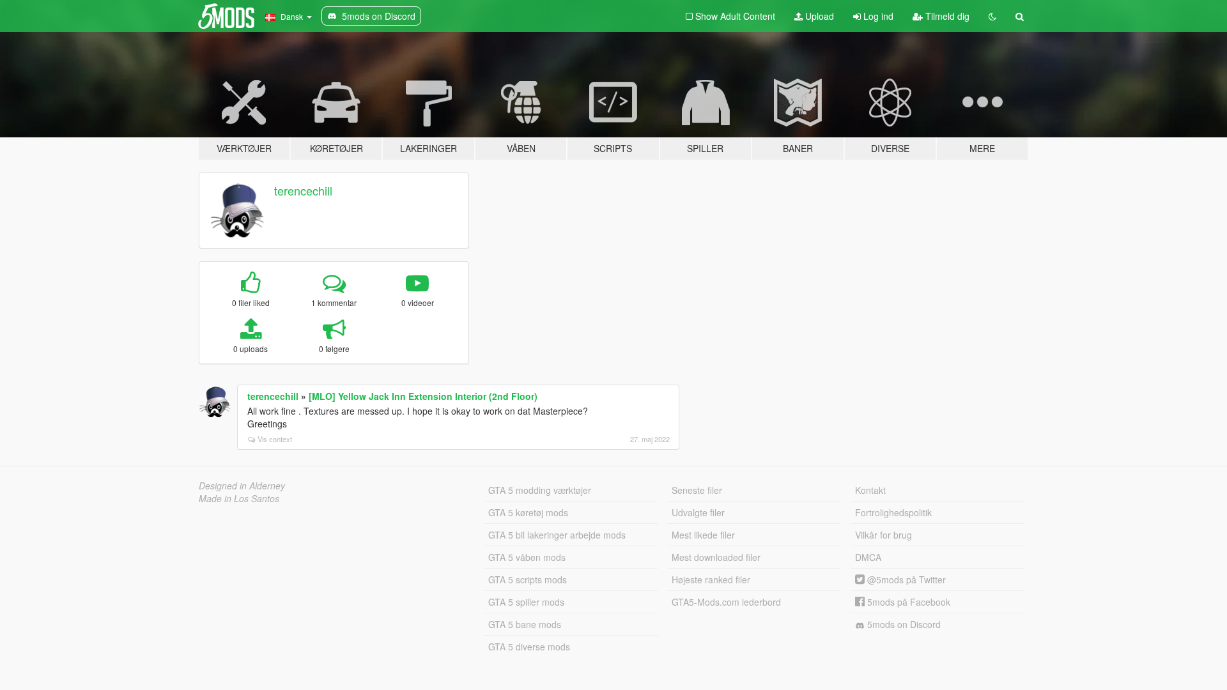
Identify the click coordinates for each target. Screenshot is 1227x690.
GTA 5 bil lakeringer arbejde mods (557, 534)
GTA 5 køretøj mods (528, 512)
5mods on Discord (903, 624)
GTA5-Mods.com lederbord (726, 601)
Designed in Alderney (242, 485)
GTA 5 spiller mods (526, 601)
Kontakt (870, 490)
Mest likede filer (703, 534)
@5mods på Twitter (905, 579)
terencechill (303, 190)
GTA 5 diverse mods (529, 646)
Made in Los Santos (239, 498)
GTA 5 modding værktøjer (539, 490)
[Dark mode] (992, 16)
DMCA (868, 557)
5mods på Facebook (907, 601)
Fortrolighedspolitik (893, 512)
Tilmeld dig (946, 16)
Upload (818, 16)
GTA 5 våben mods (527, 557)
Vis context (275, 439)
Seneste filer (697, 490)
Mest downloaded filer (716, 557)
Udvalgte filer (698, 512)
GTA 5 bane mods (524, 624)
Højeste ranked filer (711, 579)
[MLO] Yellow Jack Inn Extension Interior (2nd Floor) (423, 396)
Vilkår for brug (883, 534)
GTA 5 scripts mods (527, 579)
